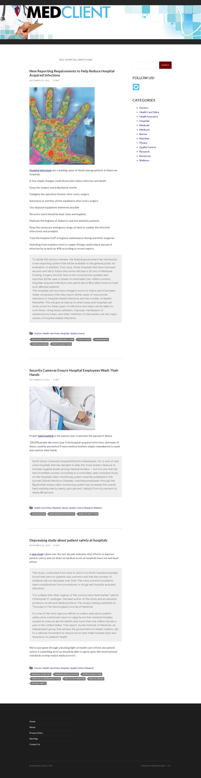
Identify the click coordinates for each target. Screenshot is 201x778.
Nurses (65, 508)
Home (32, 721)
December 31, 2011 (39, 80)
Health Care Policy (51, 333)
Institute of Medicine (75, 679)
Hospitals (65, 333)
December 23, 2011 (39, 380)
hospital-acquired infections (46, 679)
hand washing (46, 435)
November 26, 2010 (39, 545)
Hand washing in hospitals (61, 514)
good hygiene (84, 339)
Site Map (33, 738)
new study (38, 554)
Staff (56, 80)
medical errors (96, 679)
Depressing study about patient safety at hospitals (68, 540)
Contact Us (34, 744)
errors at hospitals (41, 674)
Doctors (38, 333)
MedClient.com (44, 766)
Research (88, 508)
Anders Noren (158, 766)
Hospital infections (40, 170)
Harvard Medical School (66, 674)
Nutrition (144, 138)
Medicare (144, 129)
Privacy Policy (36, 733)
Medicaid (144, 125)
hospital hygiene (40, 344)
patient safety (39, 683)
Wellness (98, 508)
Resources (145, 155)
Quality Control (77, 333)
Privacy (143, 142)
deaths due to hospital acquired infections (52, 339)
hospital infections (61, 344)
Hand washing (101, 339)
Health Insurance (148, 116)
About (32, 727)
